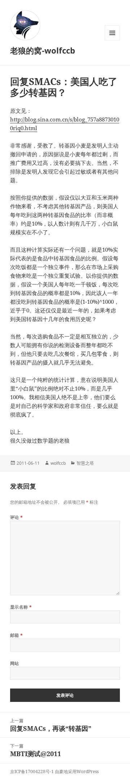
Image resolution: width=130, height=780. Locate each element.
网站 (14, 663)
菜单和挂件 (112, 40)
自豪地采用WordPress (77, 771)
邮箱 (16, 635)
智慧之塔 (85, 463)
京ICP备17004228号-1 (32, 771)
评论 (16, 517)
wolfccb (58, 463)
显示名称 (21, 607)
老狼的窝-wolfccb (42, 50)
